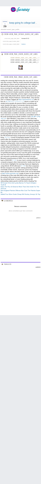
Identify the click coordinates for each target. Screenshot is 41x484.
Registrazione (29, 14)
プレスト (7, 137)
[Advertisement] (20, 238)
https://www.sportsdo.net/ (10, 173)
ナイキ (14, 160)
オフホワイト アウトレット (15, 101)
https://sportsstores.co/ (26, 99)
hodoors (23, 44)
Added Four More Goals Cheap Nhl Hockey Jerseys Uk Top (20, 194)
